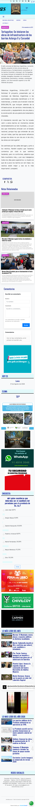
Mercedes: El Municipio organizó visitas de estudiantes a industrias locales (16, 239)
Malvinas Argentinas (8, 20)
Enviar (26, 325)
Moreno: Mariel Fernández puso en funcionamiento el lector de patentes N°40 (17, 272)
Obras (25, 20)
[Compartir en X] (8, 182)
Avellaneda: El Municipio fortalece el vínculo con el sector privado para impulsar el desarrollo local (17, 210)
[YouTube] (29, 1)
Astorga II (5, 23)
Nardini (18, 20)
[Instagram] (23, 1)
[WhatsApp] (14, 1)
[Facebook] (20, 1)
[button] (11, 1)
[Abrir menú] (3, 16)
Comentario (8, 305)
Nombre (7, 298)
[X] (17, 1)
